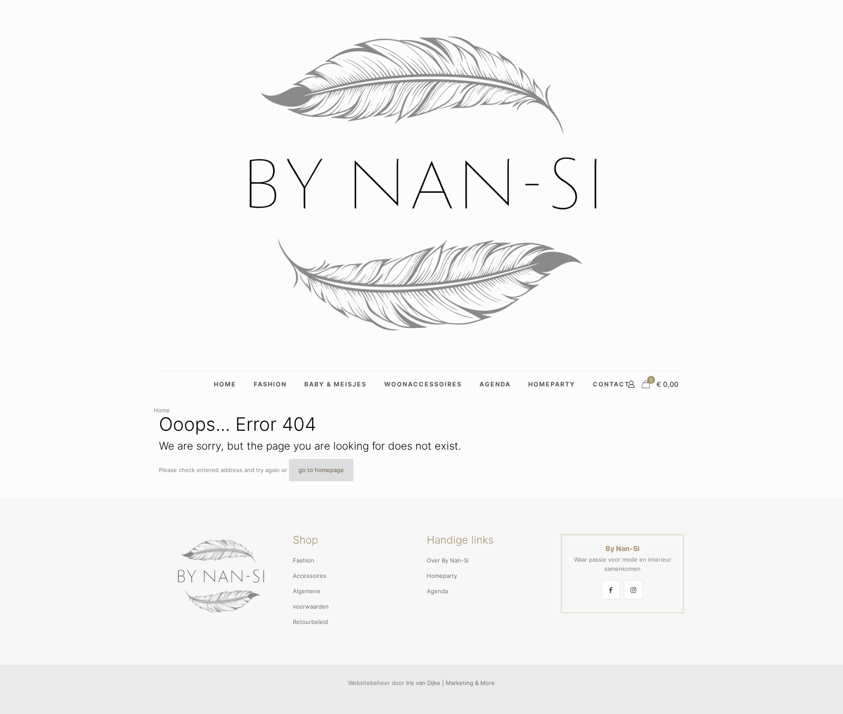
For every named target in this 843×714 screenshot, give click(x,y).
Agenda (437, 591)
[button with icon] (611, 590)
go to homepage (321, 469)
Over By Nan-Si (447, 560)
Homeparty (442, 575)
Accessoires (309, 575)
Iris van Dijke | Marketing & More (450, 682)
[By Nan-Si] (421, 185)
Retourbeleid (310, 621)
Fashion (303, 560)
